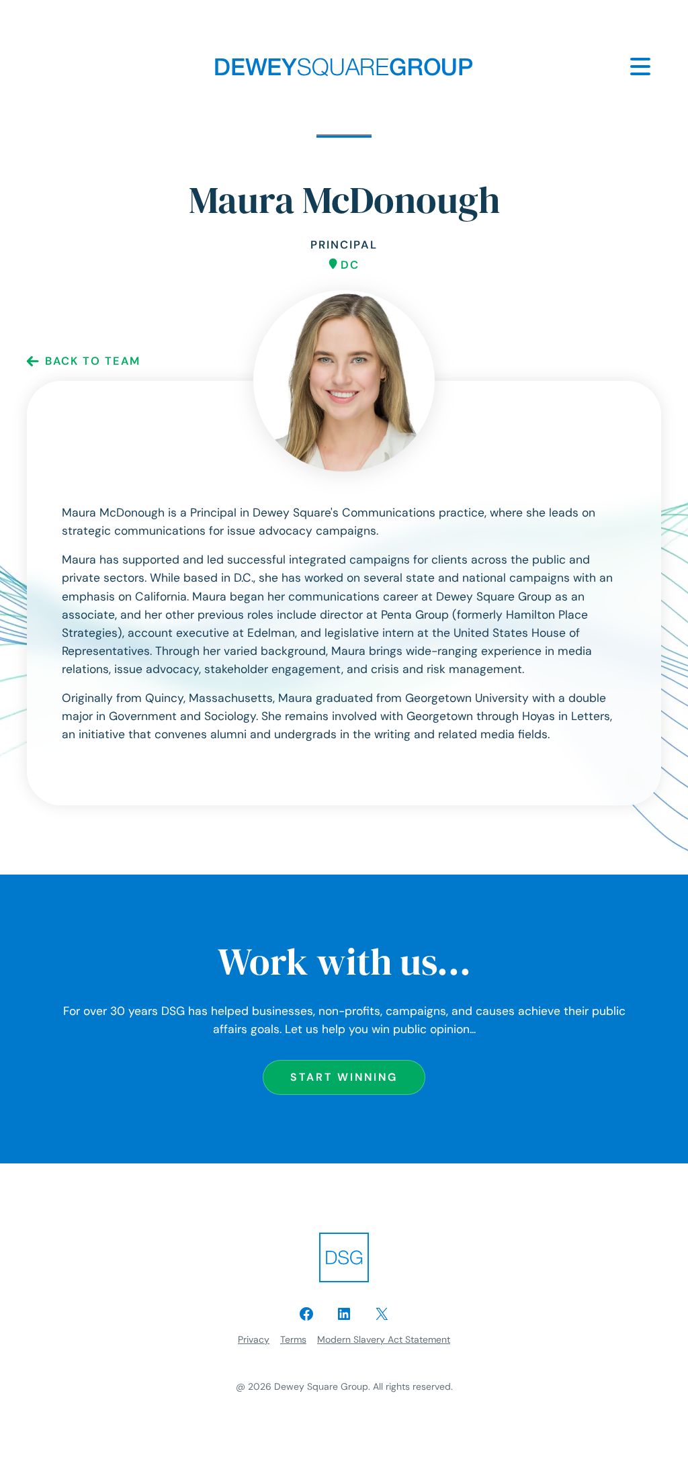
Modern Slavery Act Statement (383, 1339)
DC (350, 265)
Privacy (253, 1339)
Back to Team (92, 361)
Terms (293, 1339)
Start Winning (344, 1077)
